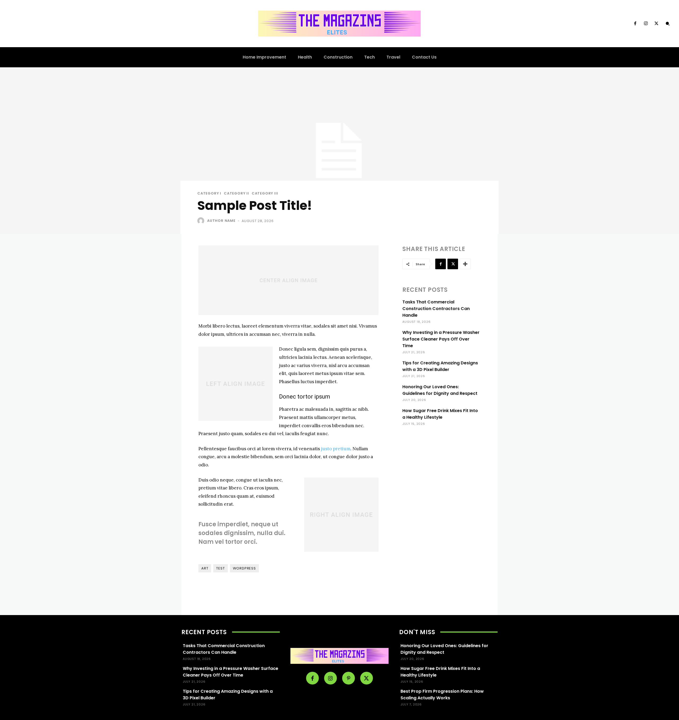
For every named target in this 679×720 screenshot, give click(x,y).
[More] (465, 264)
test (220, 568)
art (204, 568)
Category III (265, 193)
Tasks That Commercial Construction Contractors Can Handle (436, 308)
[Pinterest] (348, 678)
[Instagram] (646, 24)
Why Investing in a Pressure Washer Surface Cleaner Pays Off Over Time (441, 339)
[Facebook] (635, 24)
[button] (668, 24)
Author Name (221, 220)
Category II (236, 193)
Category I (209, 193)
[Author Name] (201, 220)
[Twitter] (656, 24)
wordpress (244, 568)
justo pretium (335, 449)
